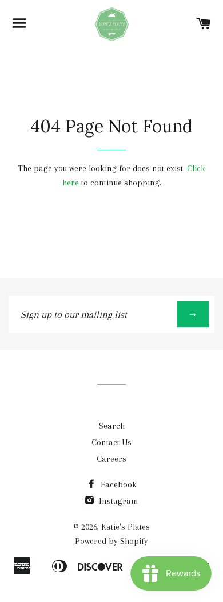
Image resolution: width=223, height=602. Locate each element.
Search (112, 426)
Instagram (117, 501)
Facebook (117, 484)
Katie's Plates (125, 527)
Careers (111, 459)
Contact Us (111, 442)
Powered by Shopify (111, 541)
